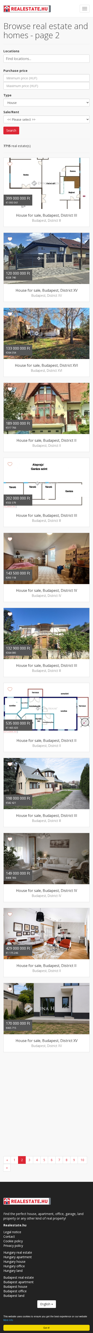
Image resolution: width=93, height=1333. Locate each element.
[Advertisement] (46, 1105)
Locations (11, 51)
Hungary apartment (17, 1257)
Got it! (46, 1327)
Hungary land (13, 1270)
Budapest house (15, 1286)
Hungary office (14, 1266)
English (45, 1304)
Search (11, 130)
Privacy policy (13, 1245)
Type (7, 95)
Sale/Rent (11, 112)
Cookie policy (13, 1241)
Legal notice (12, 1232)
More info (8, 1320)
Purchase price (15, 70)
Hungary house (14, 1261)
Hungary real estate (17, 1252)
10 (82, 1160)
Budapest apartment (18, 1282)
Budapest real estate (18, 1277)
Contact (9, 1236)
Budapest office (15, 1291)
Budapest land (13, 1295)
